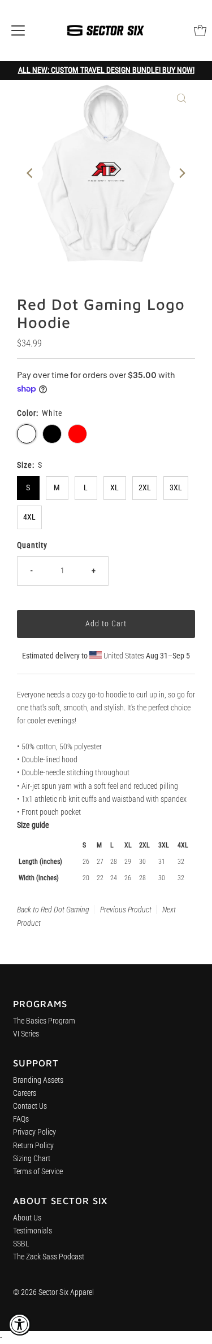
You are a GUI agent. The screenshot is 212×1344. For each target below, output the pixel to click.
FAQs (21, 1119)
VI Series (26, 1034)
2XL (145, 488)
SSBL (21, 1244)
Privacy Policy (34, 1132)
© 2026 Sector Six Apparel (53, 1292)
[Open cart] (200, 30)
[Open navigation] (18, 30)
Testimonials (32, 1231)
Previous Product (126, 909)
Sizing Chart (31, 1158)
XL (114, 488)
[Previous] (30, 173)
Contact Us (30, 1106)
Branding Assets (38, 1080)
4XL (29, 517)
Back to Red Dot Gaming (53, 909)
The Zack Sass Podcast (48, 1257)
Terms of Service (38, 1171)
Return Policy (33, 1145)
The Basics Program (44, 1021)
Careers (24, 1093)
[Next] (181, 173)
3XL (176, 488)
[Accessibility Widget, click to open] (19, 1324)
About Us (27, 1218)
